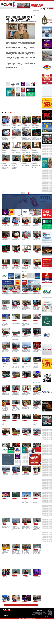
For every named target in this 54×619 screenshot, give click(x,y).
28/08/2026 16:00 (26, 305)
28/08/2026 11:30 (37, 320)
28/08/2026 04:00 (37, 348)
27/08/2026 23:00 (5, 377)
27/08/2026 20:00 (37, 377)
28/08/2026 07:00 (5, 348)
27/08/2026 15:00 (37, 405)
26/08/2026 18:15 (37, 549)
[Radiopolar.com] (1, 8)
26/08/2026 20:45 (37, 498)
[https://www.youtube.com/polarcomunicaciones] (14, 7)
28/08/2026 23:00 (37, 237)
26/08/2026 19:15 (37, 524)
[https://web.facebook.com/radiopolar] (14, 3)
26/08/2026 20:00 (16, 524)
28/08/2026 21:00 (16, 251)
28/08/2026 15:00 (37, 305)
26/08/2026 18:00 (5, 575)
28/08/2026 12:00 (26, 320)
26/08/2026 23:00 (5, 498)
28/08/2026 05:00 (26, 348)
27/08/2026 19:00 (5, 391)
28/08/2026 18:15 (16, 291)
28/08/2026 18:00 (26, 291)
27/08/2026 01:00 (26, 472)
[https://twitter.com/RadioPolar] (14, 4)
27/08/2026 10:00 (16, 434)
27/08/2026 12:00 (37, 420)
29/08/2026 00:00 (27, 237)
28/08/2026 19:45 (6, 265)
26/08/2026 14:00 (26, 601)
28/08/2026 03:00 (5, 363)
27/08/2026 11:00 (5, 434)
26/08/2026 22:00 (16, 498)
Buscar (51, 8)
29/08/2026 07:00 (5, 123)
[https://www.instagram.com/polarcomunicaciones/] (14, 5)
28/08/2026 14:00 (5, 320)
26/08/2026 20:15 (5, 524)
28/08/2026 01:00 (26, 363)
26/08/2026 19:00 (5, 549)
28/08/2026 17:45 (37, 291)
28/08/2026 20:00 (37, 251)
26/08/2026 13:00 (37, 601)
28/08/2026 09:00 (26, 334)
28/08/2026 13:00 (16, 320)
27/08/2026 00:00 (37, 472)
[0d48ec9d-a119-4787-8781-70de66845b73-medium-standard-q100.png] (7, 6)
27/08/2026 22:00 (16, 377)
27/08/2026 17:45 (16, 391)
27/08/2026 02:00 (16, 472)
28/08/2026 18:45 (5, 291)
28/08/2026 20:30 (27, 251)
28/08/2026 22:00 (6, 251)
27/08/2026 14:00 (16, 420)
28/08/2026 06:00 (16, 348)
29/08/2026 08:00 (6, 223)
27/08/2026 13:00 (26, 420)
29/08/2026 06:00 (15, 123)
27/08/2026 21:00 (26, 377)
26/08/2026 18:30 (26, 549)
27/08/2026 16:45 (5, 405)
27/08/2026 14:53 (5, 420)
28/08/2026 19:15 (27, 265)
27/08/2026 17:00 (37, 391)
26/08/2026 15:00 (16, 601)
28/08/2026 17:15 (5, 305)
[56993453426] (14, 2)
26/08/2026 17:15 (26, 575)
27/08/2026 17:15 (26, 391)
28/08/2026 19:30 (16, 265)
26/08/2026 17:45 (16, 575)
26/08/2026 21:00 (26, 498)
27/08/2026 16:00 (26, 405)
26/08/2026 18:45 (16, 549)
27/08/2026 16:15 (16, 405)
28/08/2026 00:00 (37, 363)
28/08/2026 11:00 (5, 334)
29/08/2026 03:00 (16, 237)
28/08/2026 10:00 (16, 334)
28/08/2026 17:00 (16, 305)
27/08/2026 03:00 (5, 472)
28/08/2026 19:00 (37, 265)
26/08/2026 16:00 (5, 601)
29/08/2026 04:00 (36, 123)
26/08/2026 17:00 (37, 575)
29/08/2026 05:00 (26, 123)
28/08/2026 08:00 (37, 334)
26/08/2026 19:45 (26, 524)
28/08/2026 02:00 (16, 363)
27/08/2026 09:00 (26, 434)
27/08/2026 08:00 (37, 434)
